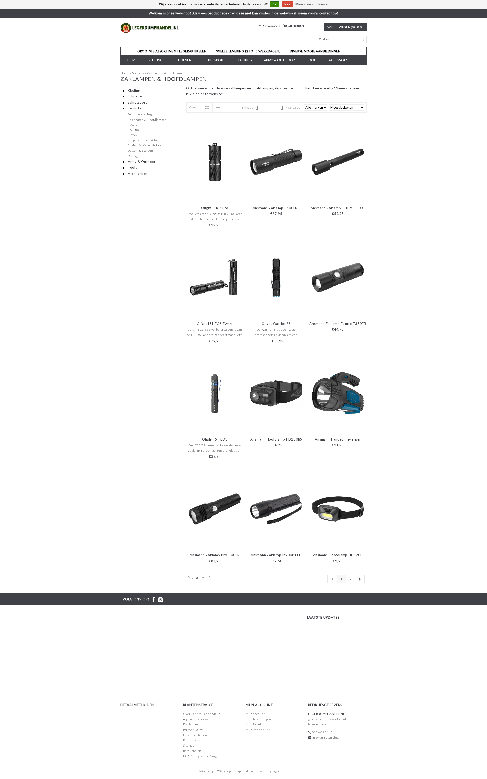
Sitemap (189, 745)
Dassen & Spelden (140, 150)
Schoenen (183, 60)
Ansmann (136, 124)
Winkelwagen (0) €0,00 (345, 27)
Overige (134, 156)
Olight (134, 129)
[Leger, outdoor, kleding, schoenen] (149, 28)
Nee (287, 4)
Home (132, 60)
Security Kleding (140, 114)
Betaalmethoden (195, 735)
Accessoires (339, 60)
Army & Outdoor (279, 60)
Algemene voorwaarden (200, 719)
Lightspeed (280, 771)
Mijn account (255, 713)
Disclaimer (191, 724)
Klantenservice (194, 740)
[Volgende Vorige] (359, 579)
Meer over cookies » (311, 4)
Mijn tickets (254, 724)
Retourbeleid (192, 750)
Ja (274, 4)
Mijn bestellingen (258, 719)
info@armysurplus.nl (327, 737)
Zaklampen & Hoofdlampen (167, 73)
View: (193, 107)
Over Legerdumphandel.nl (202, 713)
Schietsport (214, 60)
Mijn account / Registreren (281, 25)
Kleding (156, 60)
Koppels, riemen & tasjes (145, 140)
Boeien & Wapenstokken (145, 145)
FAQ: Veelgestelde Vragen (202, 756)
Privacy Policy (193, 729)
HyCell (135, 134)
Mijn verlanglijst (258, 729)
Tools (311, 60)
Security (245, 60)
